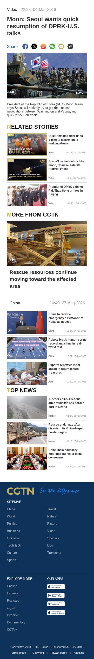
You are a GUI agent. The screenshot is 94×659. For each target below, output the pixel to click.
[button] (13, 92)
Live (50, 545)
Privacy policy (59, 652)
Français (13, 600)
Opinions (13, 538)
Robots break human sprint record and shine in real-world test (67, 343)
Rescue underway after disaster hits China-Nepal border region (65, 428)
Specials (53, 538)
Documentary (16, 622)
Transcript (54, 552)
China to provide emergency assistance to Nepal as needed (65, 318)
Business (13, 531)
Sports (11, 560)
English (12, 586)
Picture (52, 523)
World (11, 516)
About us (79, 652)
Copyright (39, 652)
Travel (51, 509)
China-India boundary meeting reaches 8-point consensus (65, 453)
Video (51, 531)
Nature (51, 516)
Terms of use (18, 652)
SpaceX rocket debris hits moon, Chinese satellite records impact (66, 165)
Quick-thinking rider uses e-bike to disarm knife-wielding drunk (65, 139)
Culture (12, 552)
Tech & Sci (14, 545)
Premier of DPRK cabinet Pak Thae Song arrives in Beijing (65, 190)
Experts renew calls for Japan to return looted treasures (64, 368)
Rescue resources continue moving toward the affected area (43, 279)
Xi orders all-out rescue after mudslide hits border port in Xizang (66, 402)
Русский (13, 615)
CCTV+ (12, 629)
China (11, 509)
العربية (11, 608)
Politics (12, 523)
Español (12, 593)
